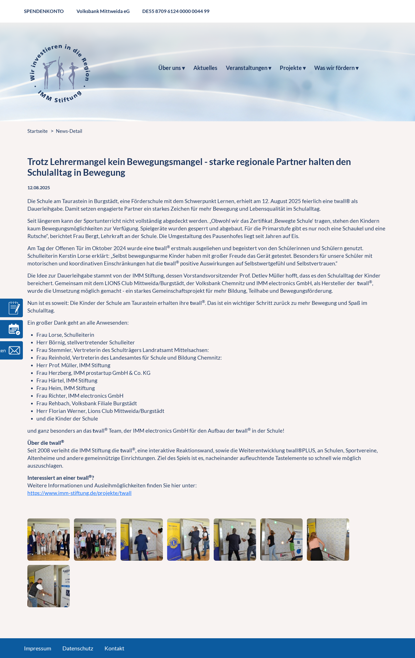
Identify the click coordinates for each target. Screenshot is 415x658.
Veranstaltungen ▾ (248, 67)
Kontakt (114, 648)
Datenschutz (77, 648)
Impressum (37, 648)
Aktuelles (205, 67)
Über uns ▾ (171, 67)
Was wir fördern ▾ (336, 67)
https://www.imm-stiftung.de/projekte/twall (79, 493)
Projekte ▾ (293, 67)
